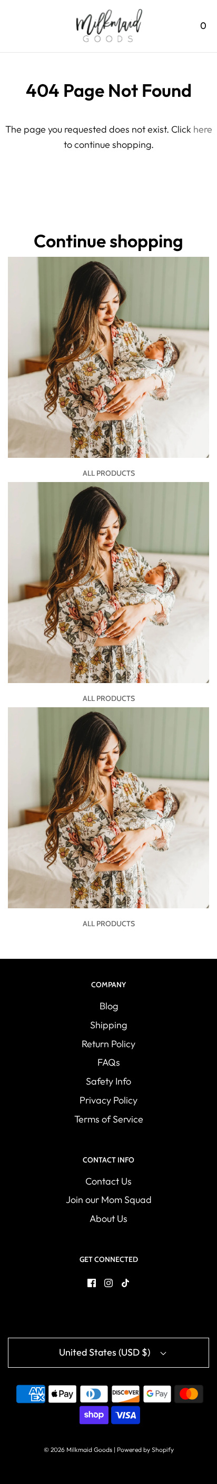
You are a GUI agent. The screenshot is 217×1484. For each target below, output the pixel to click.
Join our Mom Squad (109, 1200)
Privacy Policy (108, 1100)
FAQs (108, 1062)
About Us (108, 1218)
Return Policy (108, 1044)
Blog (109, 1006)
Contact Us (108, 1181)
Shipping (108, 1025)
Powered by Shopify (145, 1449)
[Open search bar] (173, 26)
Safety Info (108, 1081)
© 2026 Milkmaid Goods (78, 1449)
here (202, 129)
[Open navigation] (14, 26)
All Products (109, 473)
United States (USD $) (105, 1352)
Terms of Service (108, 1119)
